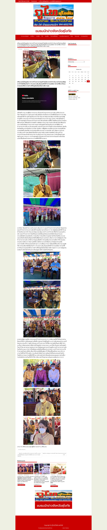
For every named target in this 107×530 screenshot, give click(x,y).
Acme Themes (66, 528)
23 (69, 81)
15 (88, 77)
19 (78, 79)
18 (75, 79)
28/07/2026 (37, 475)
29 (88, 81)
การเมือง (38, 36)
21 (85, 79)
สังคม (72, 36)
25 (75, 81)
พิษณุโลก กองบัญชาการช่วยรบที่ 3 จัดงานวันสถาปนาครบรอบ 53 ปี (54, 454)
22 (88, 79)
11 (75, 77)
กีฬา (42, 36)
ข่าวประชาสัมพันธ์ (24, 36)
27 (82, 81)
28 (85, 81)
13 (82, 77)
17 (72, 79)
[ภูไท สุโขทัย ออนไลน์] (18, 36)
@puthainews (26, 49)
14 (85, 77)
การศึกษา (32, 36)
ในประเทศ (77, 36)
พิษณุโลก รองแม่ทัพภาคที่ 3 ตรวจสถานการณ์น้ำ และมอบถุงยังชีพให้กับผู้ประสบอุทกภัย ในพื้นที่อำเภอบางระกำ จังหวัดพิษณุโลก (29, 455)
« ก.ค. (69, 87)
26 (78, 81)
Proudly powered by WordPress (45, 528)
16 (69, 79)
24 (72, 81)
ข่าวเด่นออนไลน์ (84, 36)
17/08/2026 (20, 475)
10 (72, 77)
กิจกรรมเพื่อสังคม (54, 36)
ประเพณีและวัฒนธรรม (64, 36)
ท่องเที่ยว (47, 36)
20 (82, 79)
